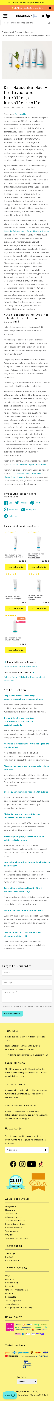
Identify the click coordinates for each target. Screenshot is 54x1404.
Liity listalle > (39, 714)
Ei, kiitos (39, 723)
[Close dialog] (51, 685)
